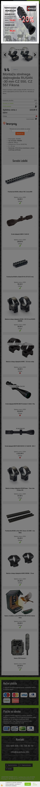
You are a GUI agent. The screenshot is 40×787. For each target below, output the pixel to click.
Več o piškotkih (35, 784)
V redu (28, 784)
